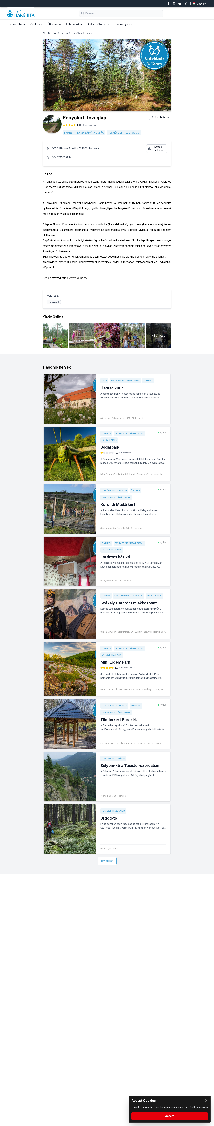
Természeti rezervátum (124, 132)
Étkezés (53, 24)
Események (123, 24)
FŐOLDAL (52, 33)
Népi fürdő (136, 706)
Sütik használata (199, 1107)
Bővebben (107, 860)
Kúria (104, 381)
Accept (169, 1116)
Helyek (64, 33)
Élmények (106, 433)
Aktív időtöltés (97, 24)
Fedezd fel (15, 24)
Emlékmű (148, 381)
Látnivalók (73, 24)
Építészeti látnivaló (112, 550)
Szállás (35, 24)
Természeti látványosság (114, 490)
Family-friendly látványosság (84, 132)
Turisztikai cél (109, 440)
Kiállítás (106, 596)
